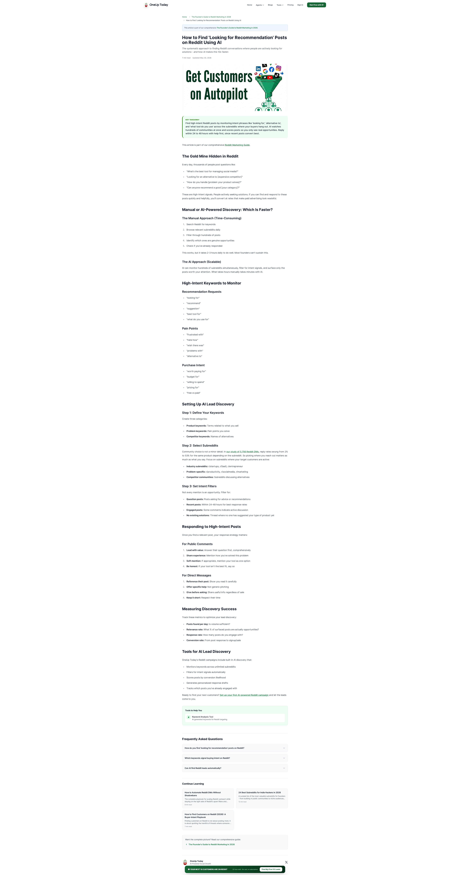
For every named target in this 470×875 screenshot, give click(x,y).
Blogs (270, 5)
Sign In (300, 5)
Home (249, 5)
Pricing (291, 5)
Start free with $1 (317, 5)
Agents (259, 5)
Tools (279, 5)
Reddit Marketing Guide (237, 145)
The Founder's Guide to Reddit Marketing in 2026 (211, 17)
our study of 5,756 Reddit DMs (242, 451)
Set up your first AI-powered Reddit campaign (244, 695)
